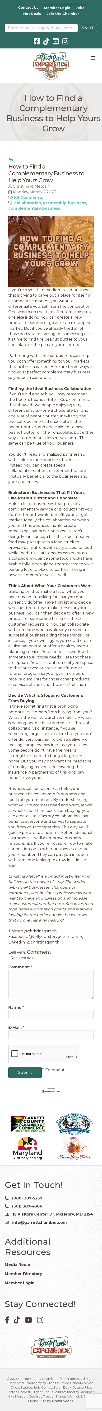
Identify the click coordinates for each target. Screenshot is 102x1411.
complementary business (34, 208)
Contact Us (28, 7)
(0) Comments (28, 197)
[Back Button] (11, 160)
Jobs (80, 8)
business (77, 203)
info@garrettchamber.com (39, 1222)
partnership (54, 203)
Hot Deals (32, 14)
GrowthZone (63, 1401)
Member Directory (23, 1274)
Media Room (17, 1264)
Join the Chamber (63, 14)
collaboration (27, 203)
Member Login (57, 8)
